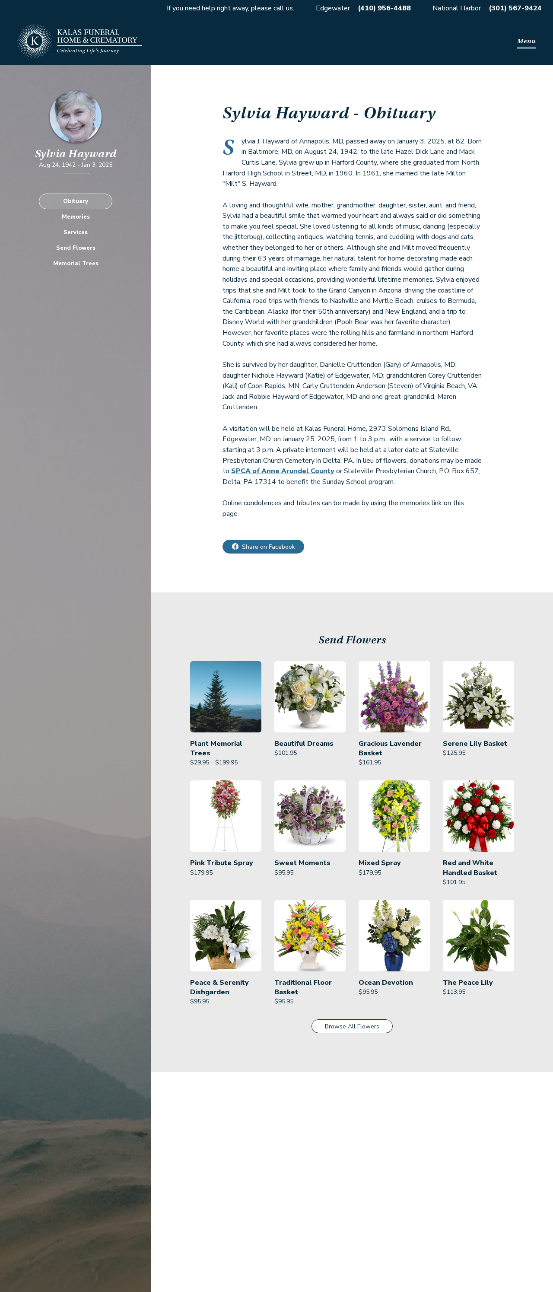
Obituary (75, 201)
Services (76, 232)
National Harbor (456, 8)
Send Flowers (75, 248)
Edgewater (333, 8)
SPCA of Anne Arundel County (282, 471)
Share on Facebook (268, 547)
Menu (526, 41)
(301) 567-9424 (515, 8)
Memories (76, 217)
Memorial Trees (76, 263)
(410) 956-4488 (384, 8)
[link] (225, 714)
